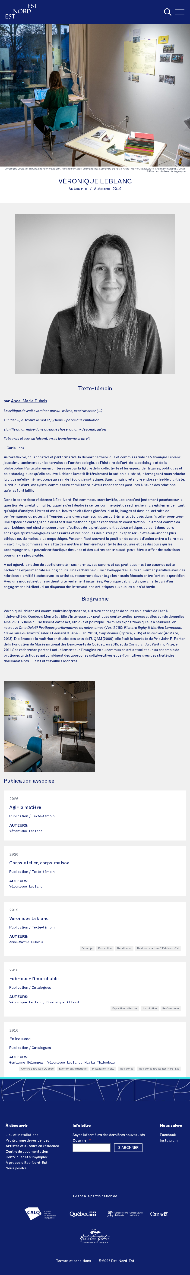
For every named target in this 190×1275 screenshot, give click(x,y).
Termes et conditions (73, 1261)
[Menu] (179, 12)
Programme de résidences (27, 1141)
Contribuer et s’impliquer (27, 1157)
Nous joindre (16, 1168)
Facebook (168, 1135)
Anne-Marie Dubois (29, 401)
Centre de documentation (27, 1152)
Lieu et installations (22, 1135)
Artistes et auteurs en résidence (32, 1146)
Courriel (82, 1141)
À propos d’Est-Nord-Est (27, 1163)
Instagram (169, 1141)
